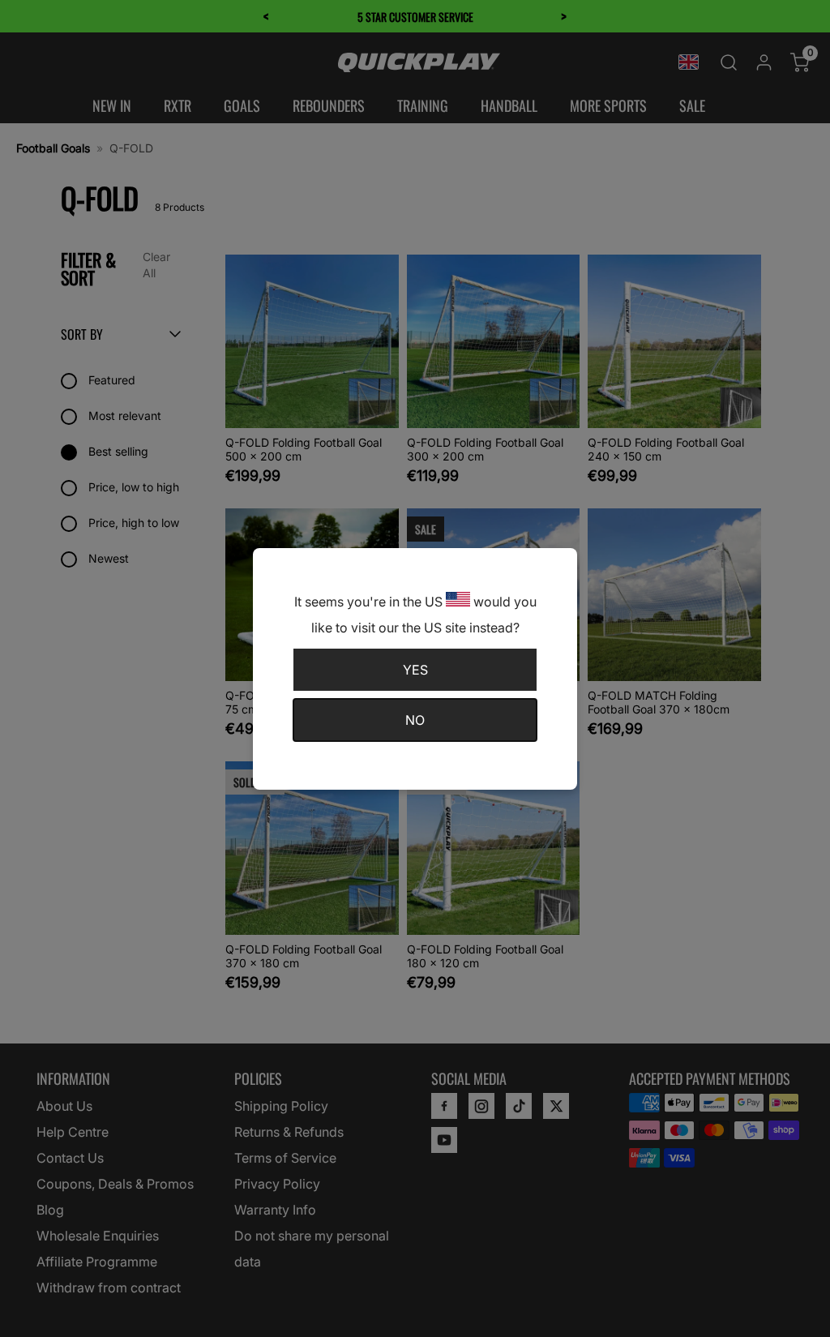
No (415, 720)
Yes (415, 670)
